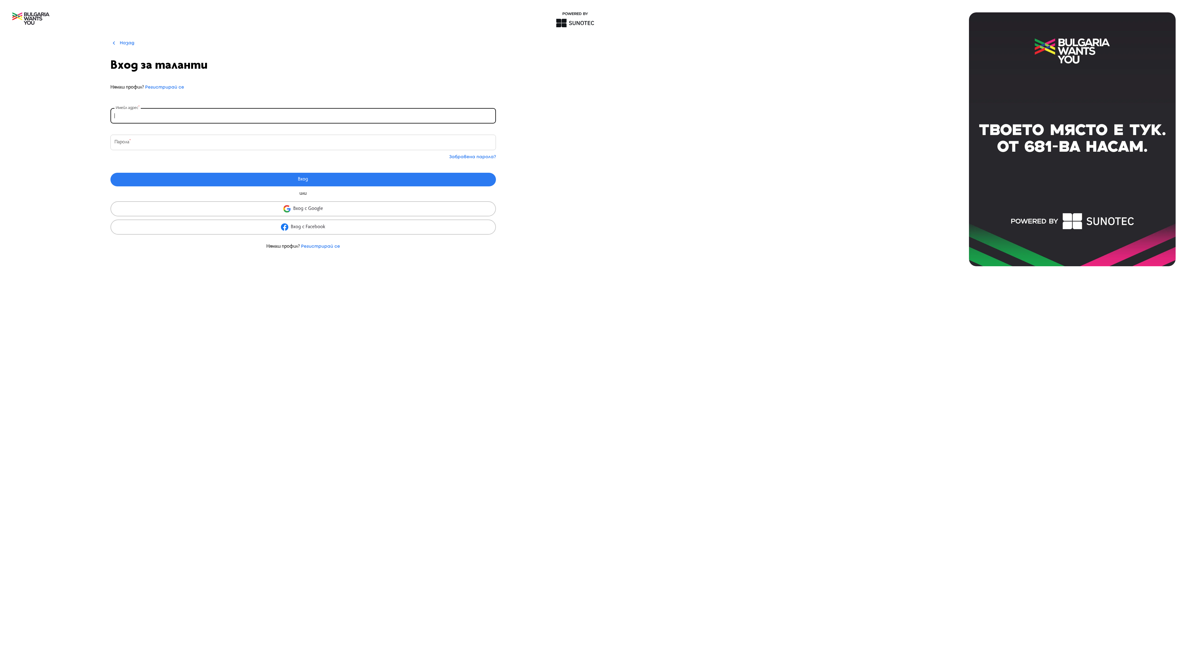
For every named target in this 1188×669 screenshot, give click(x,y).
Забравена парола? (472, 157)
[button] (303, 208)
